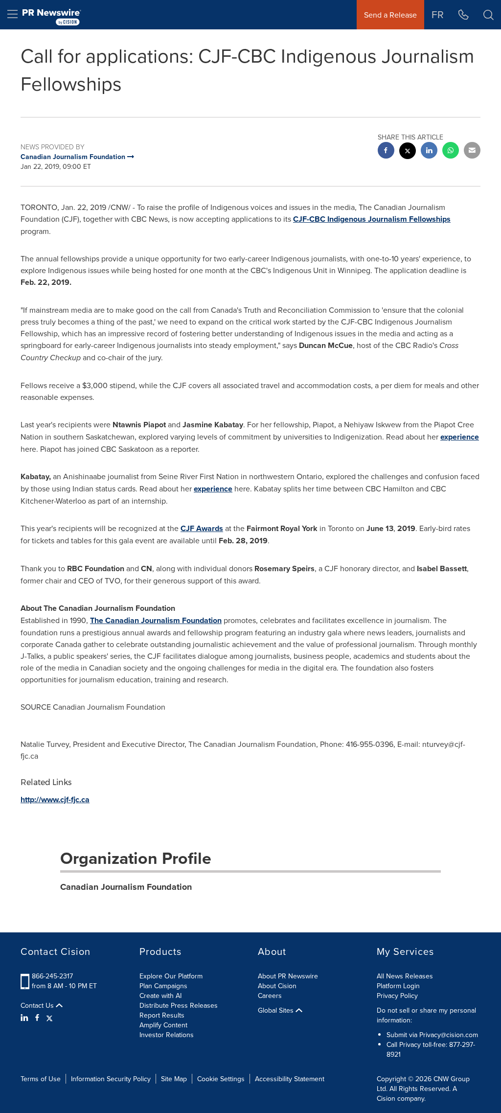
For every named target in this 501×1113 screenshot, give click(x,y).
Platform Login (398, 986)
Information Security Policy (111, 1079)
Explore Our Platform (171, 976)
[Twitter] (49, 1017)
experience (459, 436)
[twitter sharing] (407, 152)
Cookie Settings (221, 1079)
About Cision (277, 986)
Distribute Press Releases (178, 1005)
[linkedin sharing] (429, 151)
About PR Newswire (288, 976)
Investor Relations (166, 1035)
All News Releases (405, 976)
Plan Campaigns (163, 986)
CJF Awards (202, 528)
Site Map (174, 1079)
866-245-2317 (52, 976)
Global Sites (277, 1010)
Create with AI (160, 995)
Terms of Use (41, 1079)
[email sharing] (472, 151)
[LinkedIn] (26, 1017)
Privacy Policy (397, 995)
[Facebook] (37, 1017)
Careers (270, 995)
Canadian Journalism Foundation (126, 887)
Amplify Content (163, 1025)
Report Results (161, 1015)
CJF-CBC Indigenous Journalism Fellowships (372, 219)
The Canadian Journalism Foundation (156, 620)
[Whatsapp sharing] (450, 151)
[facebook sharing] (386, 151)
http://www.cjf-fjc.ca (55, 799)
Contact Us (38, 1005)
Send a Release (390, 14)
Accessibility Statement (289, 1079)
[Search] (488, 14)
